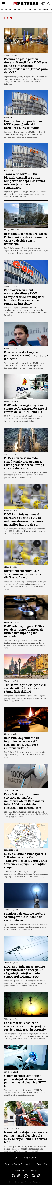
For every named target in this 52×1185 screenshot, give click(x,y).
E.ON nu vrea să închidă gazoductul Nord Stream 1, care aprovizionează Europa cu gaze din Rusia (24, 463)
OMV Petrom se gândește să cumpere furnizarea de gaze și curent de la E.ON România (25, 408)
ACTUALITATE (20, 9)
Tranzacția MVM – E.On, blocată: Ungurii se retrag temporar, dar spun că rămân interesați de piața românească (25, 180)
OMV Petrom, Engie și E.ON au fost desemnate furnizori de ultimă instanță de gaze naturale (25, 631)
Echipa (34, 1170)
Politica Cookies (30, 1157)
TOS (15, 1157)
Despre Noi (42, 1164)
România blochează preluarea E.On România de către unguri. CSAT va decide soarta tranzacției (26, 239)
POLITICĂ (32, 9)
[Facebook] (13, 1176)
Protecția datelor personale (18, 1164)
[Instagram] (19, 1176)
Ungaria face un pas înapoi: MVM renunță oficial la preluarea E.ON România (23, 124)
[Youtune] (33, 1176)
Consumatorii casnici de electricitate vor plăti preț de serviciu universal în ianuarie (25, 1026)
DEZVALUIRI (6, 9)
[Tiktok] (26, 1176)
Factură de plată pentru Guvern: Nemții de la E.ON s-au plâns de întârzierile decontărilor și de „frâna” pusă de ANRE (26, 65)
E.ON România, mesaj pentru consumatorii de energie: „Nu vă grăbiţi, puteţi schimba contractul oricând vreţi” (24, 972)
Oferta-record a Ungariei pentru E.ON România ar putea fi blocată (26, 355)
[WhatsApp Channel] (39, 1176)
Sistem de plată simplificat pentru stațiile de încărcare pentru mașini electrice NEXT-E (25, 1081)
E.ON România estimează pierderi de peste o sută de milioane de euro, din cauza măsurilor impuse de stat (23, 519)
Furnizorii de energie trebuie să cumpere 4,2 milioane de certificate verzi (24, 917)
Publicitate (20, 1170)
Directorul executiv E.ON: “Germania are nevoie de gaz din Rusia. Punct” (24, 574)
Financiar (43, 9)
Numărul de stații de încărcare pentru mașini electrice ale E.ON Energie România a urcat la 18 (26, 1137)
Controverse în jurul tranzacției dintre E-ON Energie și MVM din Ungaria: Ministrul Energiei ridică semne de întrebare (24, 296)
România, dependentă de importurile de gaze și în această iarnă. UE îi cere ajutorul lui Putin (21, 743)
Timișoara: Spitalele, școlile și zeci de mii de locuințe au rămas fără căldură (25, 688)
